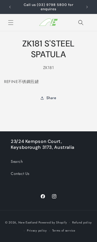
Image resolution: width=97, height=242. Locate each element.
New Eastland (27, 222)
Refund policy (82, 222)
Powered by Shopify (53, 222)
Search (17, 161)
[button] (11, 22)
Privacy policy (37, 230)
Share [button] (51, 97)
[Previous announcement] (10, 7)
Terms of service (63, 230)
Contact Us (20, 173)
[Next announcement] (87, 7)
